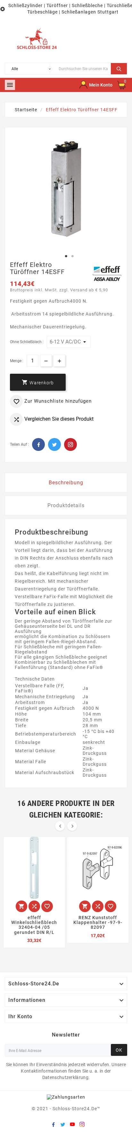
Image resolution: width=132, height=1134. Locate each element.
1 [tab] (66, 256)
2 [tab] (72, 256)
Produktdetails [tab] (66, 505)
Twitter (54, 444)
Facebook (38, 444)
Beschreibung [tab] (66, 483)
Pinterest (70, 444)
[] (119, 68)
